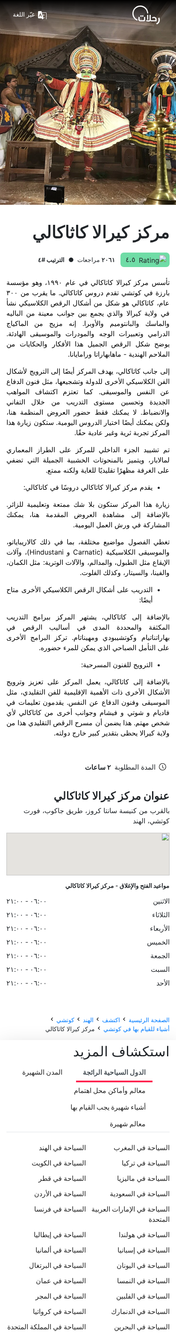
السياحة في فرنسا (60, 1209)
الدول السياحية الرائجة (114, 1072)
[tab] (114, 1073)
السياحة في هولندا (144, 1234)
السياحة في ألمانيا (60, 1250)
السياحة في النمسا (143, 1280)
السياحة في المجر (60, 1296)
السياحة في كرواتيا (59, 1311)
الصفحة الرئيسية (149, 1019)
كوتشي (65, 1019)
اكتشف (111, 1019)
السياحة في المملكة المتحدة (46, 1326)
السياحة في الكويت (59, 1163)
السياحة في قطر (62, 1178)
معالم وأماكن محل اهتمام (110, 1090)
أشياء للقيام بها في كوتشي (136, 1028)
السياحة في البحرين (142, 1326)
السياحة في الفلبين (143, 1296)
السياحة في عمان (61, 1280)
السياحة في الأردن (60, 1193)
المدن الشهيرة (42, 1072)
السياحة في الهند (62, 1147)
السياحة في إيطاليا (60, 1234)
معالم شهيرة (128, 1123)
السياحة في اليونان (143, 1265)
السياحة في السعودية (140, 1193)
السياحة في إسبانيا (143, 1250)
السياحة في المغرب (142, 1147)
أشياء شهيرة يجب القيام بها (108, 1107)
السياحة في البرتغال (57, 1265)
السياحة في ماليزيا (143, 1178)
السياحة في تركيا (146, 1163)
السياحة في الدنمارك (140, 1311)
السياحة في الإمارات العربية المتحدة (130, 1214)
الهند (88, 1019)
